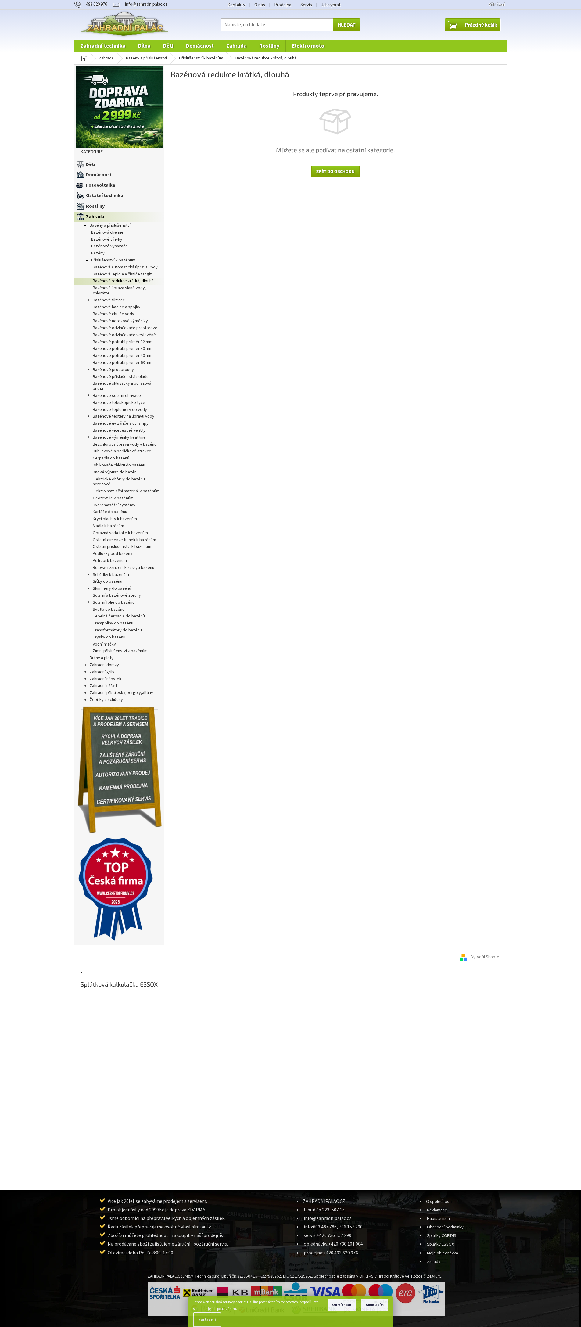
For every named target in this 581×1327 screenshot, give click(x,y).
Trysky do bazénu (109, 637)
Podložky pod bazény (112, 554)
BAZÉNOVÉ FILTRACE (109, 300)
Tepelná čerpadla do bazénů (119, 616)
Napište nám (438, 1218)
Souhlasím (375, 1304)
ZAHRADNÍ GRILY (102, 672)
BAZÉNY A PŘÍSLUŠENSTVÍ (110, 225)
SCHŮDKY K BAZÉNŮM (111, 575)
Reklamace (437, 1210)
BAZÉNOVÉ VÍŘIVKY (106, 239)
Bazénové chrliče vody (113, 314)
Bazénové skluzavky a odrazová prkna (122, 386)
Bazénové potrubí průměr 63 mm (122, 363)
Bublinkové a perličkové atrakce (122, 451)
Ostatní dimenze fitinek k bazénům (124, 540)
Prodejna (282, 5)
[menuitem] (103, 46)
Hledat (347, 24)
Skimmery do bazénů (112, 588)
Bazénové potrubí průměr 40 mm (122, 349)
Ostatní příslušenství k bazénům (122, 547)
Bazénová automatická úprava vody (125, 267)
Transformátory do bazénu (117, 630)
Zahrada (95, 216)
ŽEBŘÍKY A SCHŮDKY (106, 700)
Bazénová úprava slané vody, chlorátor (119, 290)
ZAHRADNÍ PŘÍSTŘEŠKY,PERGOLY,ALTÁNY (121, 693)
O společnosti (439, 1201)
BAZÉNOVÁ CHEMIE (107, 232)
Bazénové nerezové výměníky (120, 321)
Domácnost (99, 174)
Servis (306, 5)
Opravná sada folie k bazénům (120, 533)
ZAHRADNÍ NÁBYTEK (105, 679)
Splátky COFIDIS (441, 1235)
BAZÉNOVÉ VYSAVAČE (109, 246)
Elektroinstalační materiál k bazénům (126, 491)
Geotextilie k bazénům (113, 498)
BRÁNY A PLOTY (101, 658)
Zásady (433, 1261)
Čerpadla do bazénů (111, 458)
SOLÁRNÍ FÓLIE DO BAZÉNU (113, 602)
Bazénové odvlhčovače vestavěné (124, 335)
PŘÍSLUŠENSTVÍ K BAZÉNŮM (113, 260)
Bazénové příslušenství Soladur (121, 377)
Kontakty (236, 5)
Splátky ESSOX (440, 1244)
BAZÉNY (98, 253)
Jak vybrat (331, 5)
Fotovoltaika (100, 185)
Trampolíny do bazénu (113, 623)
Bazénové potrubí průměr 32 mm (122, 342)
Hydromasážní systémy (114, 505)
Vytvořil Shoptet (486, 957)
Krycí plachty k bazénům (115, 519)
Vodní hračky (104, 644)
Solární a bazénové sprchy (117, 595)
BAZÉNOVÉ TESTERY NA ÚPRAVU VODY (123, 416)
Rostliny (95, 206)
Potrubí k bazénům (110, 561)
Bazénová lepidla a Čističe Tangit (122, 274)
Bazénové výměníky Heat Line (119, 437)
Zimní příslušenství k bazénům (120, 651)
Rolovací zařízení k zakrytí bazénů (123, 568)
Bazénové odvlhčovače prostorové (125, 328)
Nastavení (207, 1319)
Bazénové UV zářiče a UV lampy (121, 423)
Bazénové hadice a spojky (116, 307)
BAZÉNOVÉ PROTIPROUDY (113, 370)
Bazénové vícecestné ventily (119, 430)
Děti (90, 164)
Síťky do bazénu (107, 581)
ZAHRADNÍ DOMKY (104, 665)
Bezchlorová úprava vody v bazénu (124, 444)
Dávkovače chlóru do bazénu (119, 465)
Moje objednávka (442, 1253)
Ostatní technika (104, 195)
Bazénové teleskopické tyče (119, 403)
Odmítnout (342, 1304)
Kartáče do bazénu (110, 512)
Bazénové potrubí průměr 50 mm (122, 356)
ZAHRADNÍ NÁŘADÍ (104, 686)
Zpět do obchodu (335, 171)
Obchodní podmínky (445, 1227)
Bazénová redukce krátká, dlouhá (123, 281)
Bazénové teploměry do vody (120, 410)
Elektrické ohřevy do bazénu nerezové (119, 481)
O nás (259, 5)
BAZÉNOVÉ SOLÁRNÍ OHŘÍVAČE (117, 396)
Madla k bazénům (108, 526)
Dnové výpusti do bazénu (116, 472)
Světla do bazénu (108, 609)
